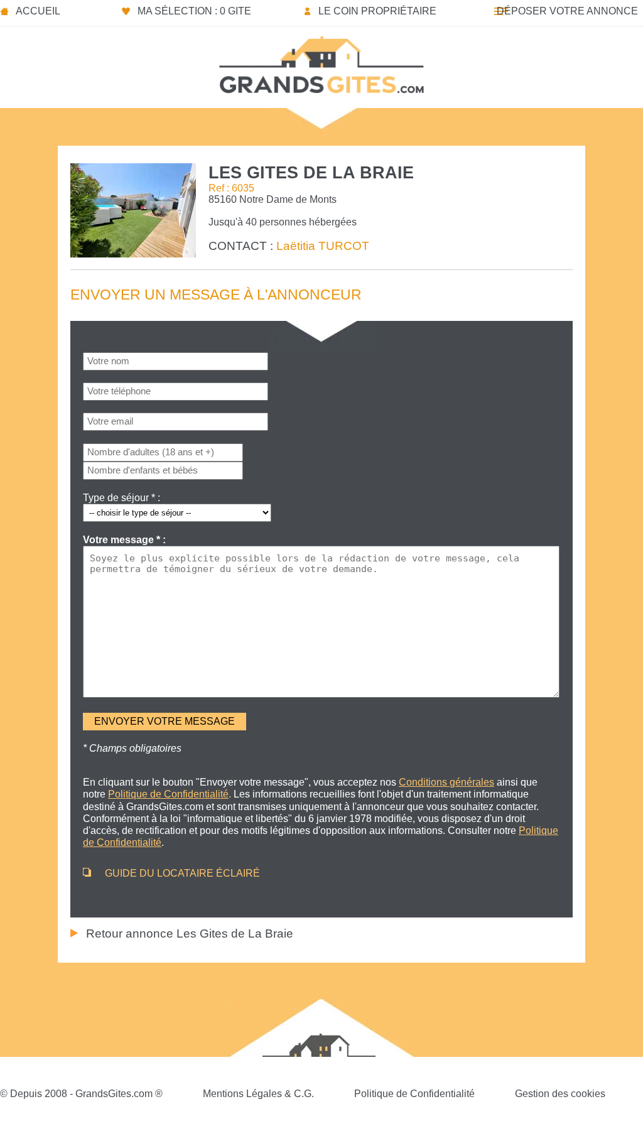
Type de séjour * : (121, 497)
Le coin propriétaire (377, 11)
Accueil (38, 11)
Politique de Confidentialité (414, 1093)
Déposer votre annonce (567, 11)
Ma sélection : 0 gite (194, 11)
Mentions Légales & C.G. (258, 1093)
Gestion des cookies (560, 1093)
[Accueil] (321, 60)
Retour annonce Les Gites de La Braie (189, 933)
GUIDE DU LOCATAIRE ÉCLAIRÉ (182, 873)
